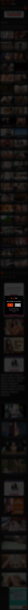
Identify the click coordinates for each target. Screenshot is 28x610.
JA (10, 305)
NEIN (17, 305)
